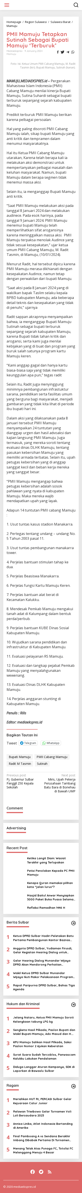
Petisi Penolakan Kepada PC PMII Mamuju (51, 872)
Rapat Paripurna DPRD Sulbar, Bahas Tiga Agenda (44, 987)
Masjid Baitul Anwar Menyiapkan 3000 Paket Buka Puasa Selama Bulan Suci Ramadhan (50, 897)
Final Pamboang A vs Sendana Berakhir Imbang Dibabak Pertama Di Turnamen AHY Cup (41, 1138)
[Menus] (6, 5)
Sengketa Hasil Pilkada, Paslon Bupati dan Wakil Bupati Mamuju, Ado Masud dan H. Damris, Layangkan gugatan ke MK (44, 1032)
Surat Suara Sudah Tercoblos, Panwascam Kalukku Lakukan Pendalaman (44, 1056)
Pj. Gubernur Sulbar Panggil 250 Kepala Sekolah (20, 781)
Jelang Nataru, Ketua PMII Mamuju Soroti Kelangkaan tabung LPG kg (43, 1019)
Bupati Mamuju (20, 757)
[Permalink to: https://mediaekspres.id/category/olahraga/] (73, 1086)
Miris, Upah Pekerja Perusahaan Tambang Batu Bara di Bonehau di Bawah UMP (59, 783)
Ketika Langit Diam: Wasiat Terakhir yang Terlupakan (46, 860)
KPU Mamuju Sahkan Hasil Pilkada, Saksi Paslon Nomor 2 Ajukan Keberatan (42, 1044)
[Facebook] (32, 1172)
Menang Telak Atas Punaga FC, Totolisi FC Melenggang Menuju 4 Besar (43, 1150)
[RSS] (49, 1172)
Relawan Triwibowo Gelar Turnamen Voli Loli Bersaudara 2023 (42, 1113)
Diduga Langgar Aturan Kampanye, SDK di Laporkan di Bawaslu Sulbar (44, 1068)
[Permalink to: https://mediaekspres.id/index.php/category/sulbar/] (73, 923)
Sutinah (42, 764)
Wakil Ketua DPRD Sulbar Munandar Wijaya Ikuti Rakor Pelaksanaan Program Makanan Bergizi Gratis (43, 975)
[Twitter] (41, 1172)
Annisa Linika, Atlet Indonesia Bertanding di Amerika (43, 1125)
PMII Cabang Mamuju (52, 757)
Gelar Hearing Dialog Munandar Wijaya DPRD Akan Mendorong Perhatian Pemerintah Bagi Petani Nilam (41, 962)
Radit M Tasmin (20, 764)
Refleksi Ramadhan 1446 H (46, 907)
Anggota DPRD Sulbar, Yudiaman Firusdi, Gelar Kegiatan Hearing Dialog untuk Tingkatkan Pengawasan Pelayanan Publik (44, 950)
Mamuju (11, 54)
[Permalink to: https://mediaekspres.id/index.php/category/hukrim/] (73, 1004)
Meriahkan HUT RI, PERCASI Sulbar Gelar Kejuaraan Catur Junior (42, 1101)
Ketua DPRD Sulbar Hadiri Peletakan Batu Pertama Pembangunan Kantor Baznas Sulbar (43, 938)
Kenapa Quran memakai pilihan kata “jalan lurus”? (50, 885)
